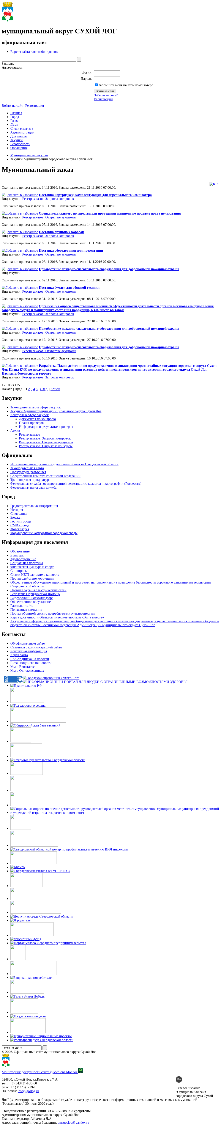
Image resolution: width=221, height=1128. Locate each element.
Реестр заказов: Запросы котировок (48, 199)
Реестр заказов (29, 434)
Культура (17, 555)
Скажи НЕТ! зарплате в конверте (34, 574)
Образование (20, 551)
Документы (18, 136)
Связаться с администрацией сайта (36, 647)
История (16, 509)
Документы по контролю (37, 419)
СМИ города (19, 525)
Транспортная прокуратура (30, 480)
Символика (18, 513)
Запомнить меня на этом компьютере (125, 85)
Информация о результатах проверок (46, 426)
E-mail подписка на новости (31, 663)
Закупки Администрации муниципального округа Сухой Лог (55, 411)
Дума (14, 124)
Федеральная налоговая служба (33, 487)
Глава (14, 120)
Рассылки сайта (21, 605)
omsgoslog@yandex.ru (73, 1122)
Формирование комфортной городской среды (43, 533)
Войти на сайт (12, 105)
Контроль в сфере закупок (29, 415)
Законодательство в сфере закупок (35, 407)
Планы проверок (31, 423)
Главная (16, 113)
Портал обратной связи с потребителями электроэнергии (52, 613)
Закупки (16, 140)
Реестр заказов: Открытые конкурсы (46, 446)
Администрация (22, 132)
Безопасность (20, 144)
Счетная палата (21, 128)
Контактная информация (28, 651)
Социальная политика (26, 563)
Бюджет (16, 517)
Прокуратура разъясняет (28, 472)
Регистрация (103, 99)
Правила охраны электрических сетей (38, 590)
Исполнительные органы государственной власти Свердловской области (64, 464)
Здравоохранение (23, 559)
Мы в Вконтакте (22, 666)
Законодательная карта (27, 468)
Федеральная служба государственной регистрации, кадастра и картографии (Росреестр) (75, 483)
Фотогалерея (19, 529)
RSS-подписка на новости (29, 659)
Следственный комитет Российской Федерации (45, 476)
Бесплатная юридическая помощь (35, 594)
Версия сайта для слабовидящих (34, 51)
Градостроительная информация (34, 506)
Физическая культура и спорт (32, 567)
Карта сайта (19, 655)
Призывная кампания (26, 609)
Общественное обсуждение (30, 602)
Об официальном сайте (27, 643)
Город (14, 117)
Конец (55, 389)
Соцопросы (18, 571)
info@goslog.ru (28, 1091)
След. (44, 389)
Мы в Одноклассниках (27, 670)
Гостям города (20, 521)
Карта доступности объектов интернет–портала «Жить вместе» (57, 617)
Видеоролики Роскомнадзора (31, 598)
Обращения (18, 148)
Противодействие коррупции (32, 578)
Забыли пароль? (106, 95)
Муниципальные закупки (29, 155)
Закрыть (8, 63)
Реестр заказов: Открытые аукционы (49, 217)
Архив (15, 430)
